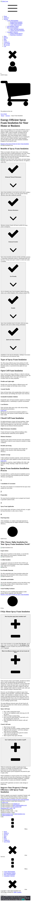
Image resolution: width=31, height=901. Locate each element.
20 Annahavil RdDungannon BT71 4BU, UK (11, 807)
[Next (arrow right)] (2, 895)
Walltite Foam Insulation (16, 23)
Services (6, 19)
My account (7, 45)
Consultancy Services (12, 32)
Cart (5, 46)
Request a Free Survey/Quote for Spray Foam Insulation (15, 143)
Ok (23, 899)
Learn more (3, 410)
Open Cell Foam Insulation (17, 29)
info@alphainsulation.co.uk (20, 805)
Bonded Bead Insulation (16, 22)
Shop (5, 36)
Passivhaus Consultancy (16, 35)
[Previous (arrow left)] (1, 895)
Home (5, 16)
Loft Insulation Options (13, 26)
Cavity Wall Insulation (12, 20)
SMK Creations (17, 892)
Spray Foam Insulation (12, 27)
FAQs (5, 40)
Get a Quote (7, 43)
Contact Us (6, 42)
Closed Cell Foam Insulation (17, 30)
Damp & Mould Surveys (16, 33)
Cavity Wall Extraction (16, 25)
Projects (6, 37)
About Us (6, 17)
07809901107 (16, 804)
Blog (5, 39)
